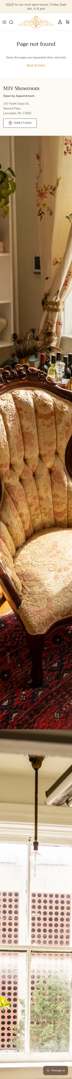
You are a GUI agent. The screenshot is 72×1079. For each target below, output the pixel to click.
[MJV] (36, 22)
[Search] (13, 22)
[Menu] (4, 22)
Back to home (36, 65)
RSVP (10, 4)
